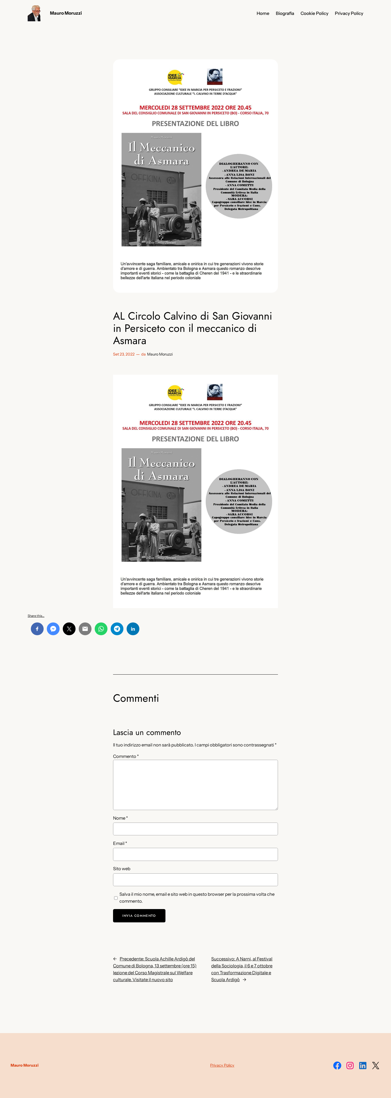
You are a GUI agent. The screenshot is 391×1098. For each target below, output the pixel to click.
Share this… (36, 616)
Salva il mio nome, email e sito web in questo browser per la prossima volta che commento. (196, 897)
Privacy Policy (222, 1065)
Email (120, 843)
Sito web (121, 868)
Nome (120, 818)
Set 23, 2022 (124, 354)
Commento (126, 756)
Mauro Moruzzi (66, 13)
